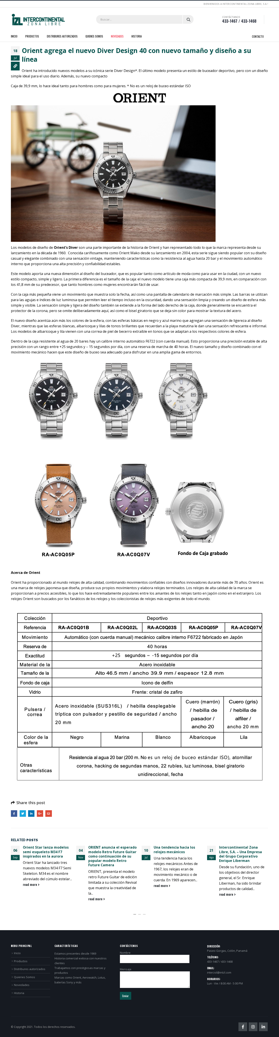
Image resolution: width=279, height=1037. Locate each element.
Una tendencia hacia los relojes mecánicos (109, 849)
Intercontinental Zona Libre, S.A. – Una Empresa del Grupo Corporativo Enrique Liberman (175, 854)
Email (48, 813)
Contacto (258, 36)
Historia (136, 36)
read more (30, 899)
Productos (32, 36)
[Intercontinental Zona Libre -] (38, 20)
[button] (134, 914)
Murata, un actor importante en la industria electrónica (242, 852)
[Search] (189, 19)
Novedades (117, 36)
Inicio (14, 36)
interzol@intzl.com (219, 972)
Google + (40, 813)
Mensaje (125, 969)
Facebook (14, 813)
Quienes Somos (94, 36)
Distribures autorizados (62, 36)
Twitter (23, 813)
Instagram (253, 1026)
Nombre (125, 953)
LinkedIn (31, 813)
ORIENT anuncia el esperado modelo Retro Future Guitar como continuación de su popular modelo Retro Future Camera (47, 856)
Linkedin (263, 1026)
